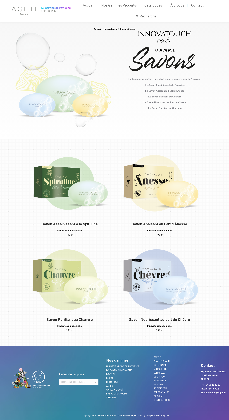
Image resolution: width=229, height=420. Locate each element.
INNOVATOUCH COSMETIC (119, 370)
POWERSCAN (160, 388)
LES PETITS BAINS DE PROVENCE (122, 366)
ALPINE (109, 386)
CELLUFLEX (159, 373)
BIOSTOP (110, 374)
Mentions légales (161, 415)
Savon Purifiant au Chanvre (69, 319)
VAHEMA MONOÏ (114, 390)
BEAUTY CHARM (162, 361)
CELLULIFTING (160, 369)
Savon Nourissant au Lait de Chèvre (159, 319)
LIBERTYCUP (160, 376)
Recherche (95, 382)
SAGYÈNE (158, 396)
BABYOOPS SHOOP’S (117, 393)
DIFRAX (110, 378)
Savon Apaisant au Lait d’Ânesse (159, 224)
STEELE (157, 357)
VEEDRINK (111, 397)
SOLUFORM (112, 382)
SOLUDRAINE (160, 365)
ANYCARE (159, 384)
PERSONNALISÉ (161, 392)
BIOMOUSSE (160, 380)
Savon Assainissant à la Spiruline (70, 224)
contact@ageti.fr (217, 392)
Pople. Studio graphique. (142, 415)
